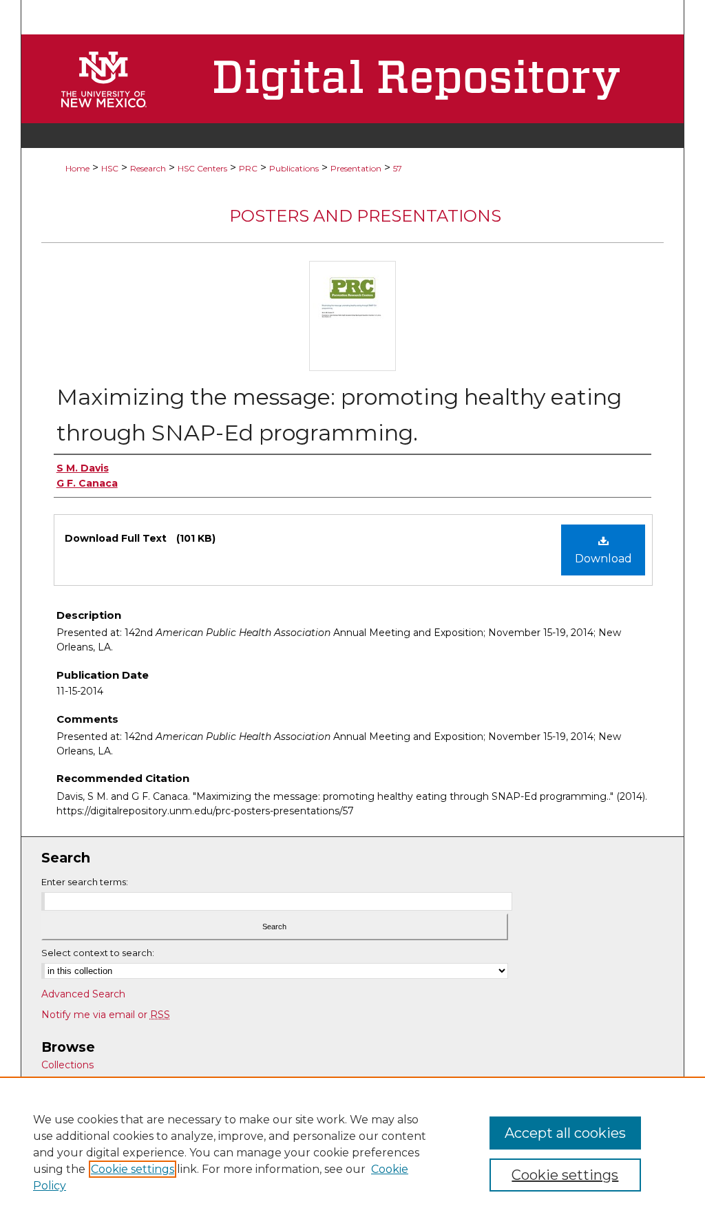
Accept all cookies (565, 1133)
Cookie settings (132, 1169)
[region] (352, 1152)
